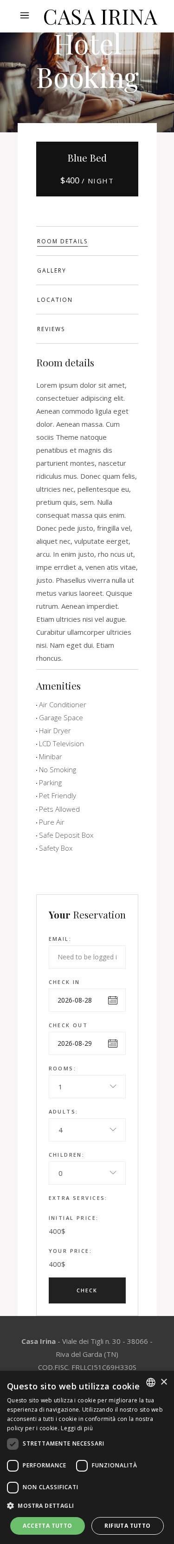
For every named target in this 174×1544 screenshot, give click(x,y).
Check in (64, 981)
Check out (68, 1025)
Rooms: (63, 1068)
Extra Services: (78, 1197)
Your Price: (70, 1250)
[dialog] (87, 1457)
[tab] (87, 241)
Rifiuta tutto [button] (127, 1526)
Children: (67, 1154)
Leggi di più (77, 1428)
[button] (87, 1505)
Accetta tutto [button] (47, 1526)
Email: (60, 938)
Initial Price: (74, 1217)
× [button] (163, 1382)
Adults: (63, 1111)
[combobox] (87, 1086)
